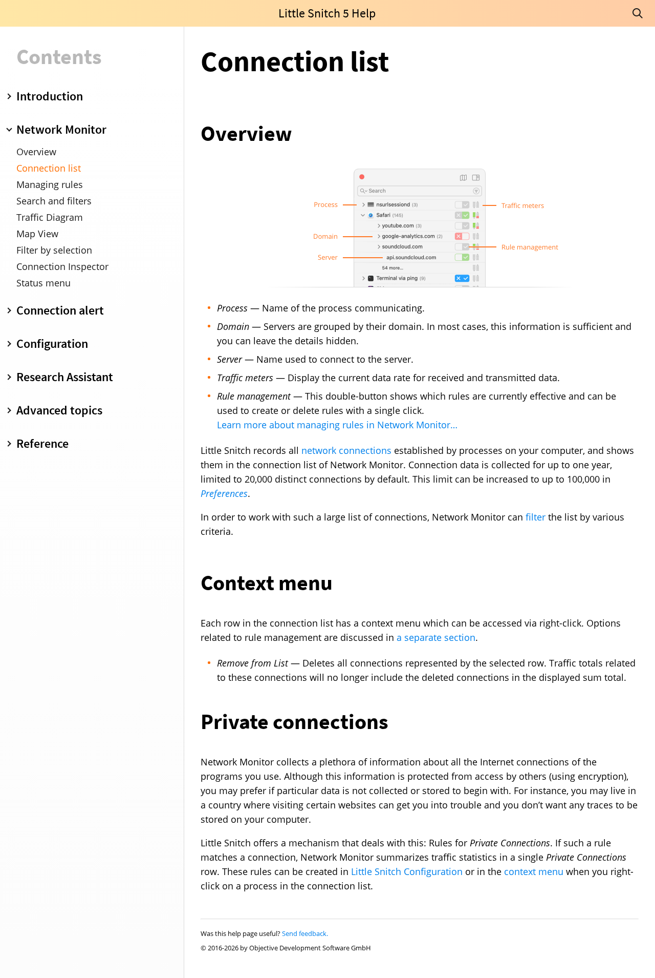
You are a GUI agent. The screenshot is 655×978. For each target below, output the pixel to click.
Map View (37, 233)
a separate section (436, 637)
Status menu (43, 283)
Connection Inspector (62, 266)
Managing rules (49, 184)
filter (535, 517)
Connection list (48, 168)
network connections (346, 450)
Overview (36, 151)
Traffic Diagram (49, 217)
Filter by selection (54, 250)
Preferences (224, 493)
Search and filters (54, 201)
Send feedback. (305, 933)
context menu (533, 871)
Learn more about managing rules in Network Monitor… (337, 425)
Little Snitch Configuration (407, 871)
